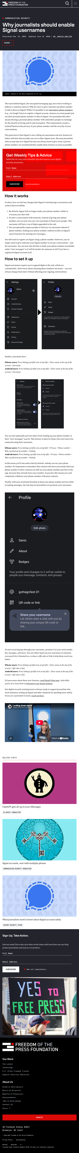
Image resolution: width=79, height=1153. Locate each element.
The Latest (7, 1064)
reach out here (37, 695)
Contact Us (7, 1104)
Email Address (13, 176)
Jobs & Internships (11, 1101)
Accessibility (21, 1140)
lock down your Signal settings (39, 683)
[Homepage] (15, 4)
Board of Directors (11, 1090)
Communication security (17, 18)
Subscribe (14, 184)
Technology (7, 1067)
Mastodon (14, 1144)
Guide (20, 925)
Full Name (11, 168)
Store (5, 1108)
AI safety (7, 812)
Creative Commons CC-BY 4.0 (22, 1147)
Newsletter (16, 812)
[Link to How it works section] (2, 196)
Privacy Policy (7, 1140)
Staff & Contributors (12, 1087)
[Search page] (67, 5)
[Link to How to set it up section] (2, 258)
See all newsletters (32, 184)
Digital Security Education (15, 1075)
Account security (9, 925)
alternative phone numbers (61, 110)
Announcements (9, 1097)
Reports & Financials (12, 1094)
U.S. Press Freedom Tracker (15, 1071)
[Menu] (75, 3)
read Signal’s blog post (49, 680)
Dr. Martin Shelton (62, 36)
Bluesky (5, 1144)
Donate (39, 1117)
